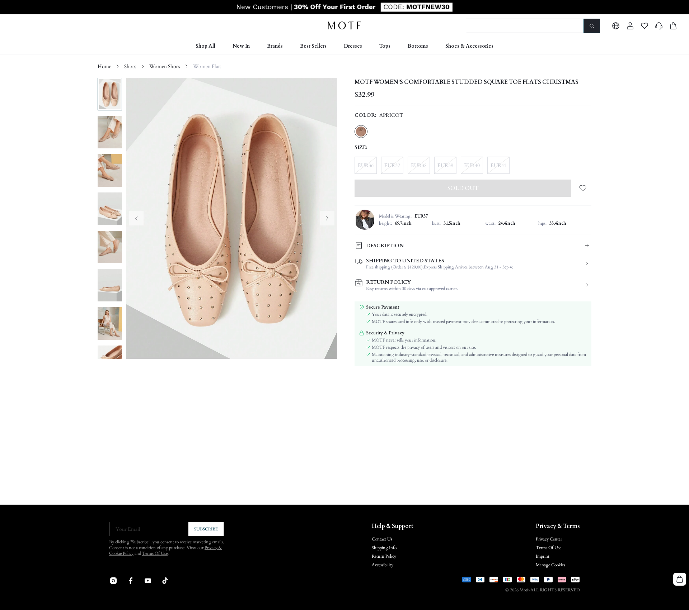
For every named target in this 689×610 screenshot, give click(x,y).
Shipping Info (384, 547)
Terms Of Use (155, 553)
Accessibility (382, 564)
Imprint (542, 556)
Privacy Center (549, 539)
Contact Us (382, 539)
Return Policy (384, 556)
